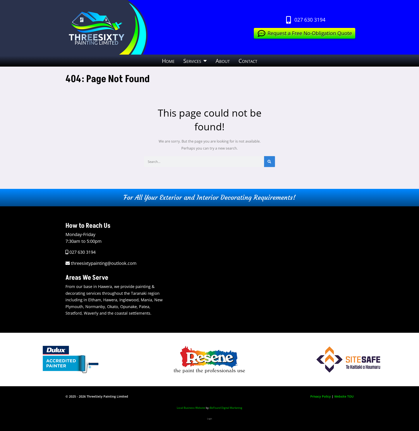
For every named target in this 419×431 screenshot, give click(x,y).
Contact (248, 60)
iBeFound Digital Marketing (225, 408)
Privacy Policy (320, 396)
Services (192, 60)
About (223, 60)
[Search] (269, 161)
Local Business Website (191, 408)
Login (209, 418)
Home (168, 60)
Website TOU (344, 396)
